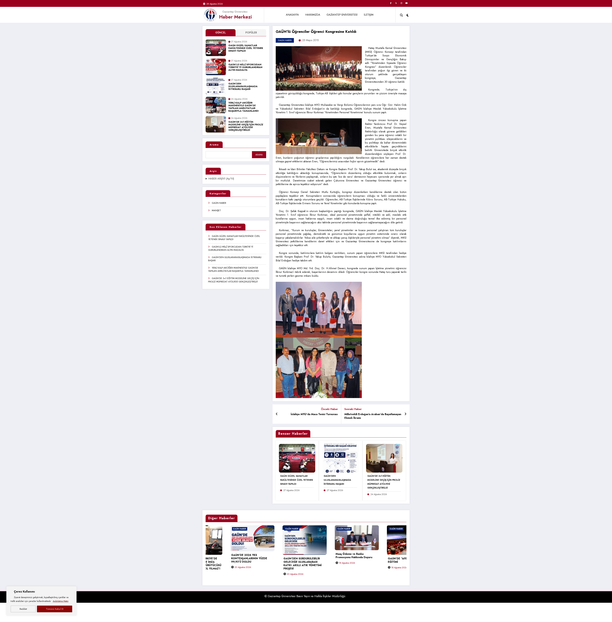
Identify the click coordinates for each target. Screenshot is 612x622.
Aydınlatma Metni (60, 601)
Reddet (23, 609)
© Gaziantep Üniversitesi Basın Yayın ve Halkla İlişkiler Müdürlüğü (305, 593)
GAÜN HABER (219, 203)
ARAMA (259, 154)
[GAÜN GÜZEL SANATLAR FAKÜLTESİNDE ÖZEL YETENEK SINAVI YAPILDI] (297, 458)
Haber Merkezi (235, 16)
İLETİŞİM (368, 15)
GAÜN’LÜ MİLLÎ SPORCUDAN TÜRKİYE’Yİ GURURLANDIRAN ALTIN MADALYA (245, 67)
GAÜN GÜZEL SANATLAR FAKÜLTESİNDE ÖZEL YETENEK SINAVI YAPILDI (245, 48)
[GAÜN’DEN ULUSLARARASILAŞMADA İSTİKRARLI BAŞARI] (340, 458)
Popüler (251, 32)
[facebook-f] (391, 3)
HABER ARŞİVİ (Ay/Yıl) (221, 178)
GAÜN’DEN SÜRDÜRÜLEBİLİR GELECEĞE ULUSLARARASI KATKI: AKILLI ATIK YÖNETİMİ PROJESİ (226, 563)
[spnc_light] (408, 14)
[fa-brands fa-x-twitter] (396, 3)
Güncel (220, 32)
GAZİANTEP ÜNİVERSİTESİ (342, 15)
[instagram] (401, 3)
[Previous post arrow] (277, 414)
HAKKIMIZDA (312, 15)
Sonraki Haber (353, 409)
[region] (41, 601)
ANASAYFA (292, 15)
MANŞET (216, 210)
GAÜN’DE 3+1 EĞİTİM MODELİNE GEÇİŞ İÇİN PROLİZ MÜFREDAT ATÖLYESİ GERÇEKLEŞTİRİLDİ (245, 126)
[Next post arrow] (405, 414)
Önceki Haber (329, 409)
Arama (214, 144)
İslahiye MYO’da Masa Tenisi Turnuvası (314, 414)
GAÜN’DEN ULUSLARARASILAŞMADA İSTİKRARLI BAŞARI (243, 86)
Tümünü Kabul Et (54, 609)
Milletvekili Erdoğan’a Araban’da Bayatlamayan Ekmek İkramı (372, 416)
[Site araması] (401, 15)
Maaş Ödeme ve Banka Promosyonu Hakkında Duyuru (277, 555)
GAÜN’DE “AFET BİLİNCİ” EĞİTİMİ (327, 560)
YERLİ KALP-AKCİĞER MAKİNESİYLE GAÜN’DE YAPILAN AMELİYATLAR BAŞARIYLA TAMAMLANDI (243, 107)
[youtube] (406, 3)
